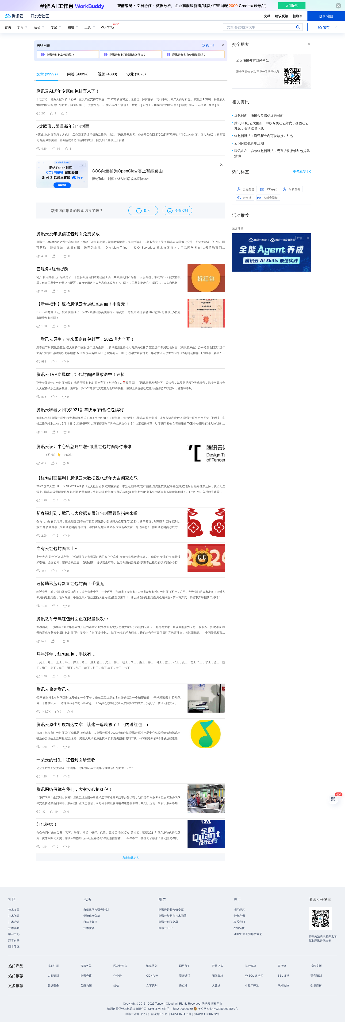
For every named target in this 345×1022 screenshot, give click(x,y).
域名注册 (53, 965)
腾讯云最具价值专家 (171, 909)
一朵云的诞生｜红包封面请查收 (66, 759)
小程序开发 (252, 985)
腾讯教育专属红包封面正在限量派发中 (72, 618)
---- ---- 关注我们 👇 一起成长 (54, 454)
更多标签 (299, 171)
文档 (267, 15)
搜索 (298, 27)
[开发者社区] (40, 16)
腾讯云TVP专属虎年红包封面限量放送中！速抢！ (82, 374)
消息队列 (151, 965)
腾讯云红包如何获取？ (60, 54)
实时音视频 (271, 197)
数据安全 (53, 985)
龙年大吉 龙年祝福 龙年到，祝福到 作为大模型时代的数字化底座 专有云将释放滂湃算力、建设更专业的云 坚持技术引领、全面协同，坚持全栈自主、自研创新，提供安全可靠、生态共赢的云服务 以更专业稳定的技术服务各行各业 (108, 562)
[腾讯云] (14, 16)
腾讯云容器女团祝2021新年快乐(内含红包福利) (80, 409)
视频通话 (184, 975)
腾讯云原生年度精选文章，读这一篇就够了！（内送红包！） (93, 724)
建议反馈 (281, 15)
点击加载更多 (130, 857)
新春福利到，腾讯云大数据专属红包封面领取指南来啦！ (89, 513)
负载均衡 (86, 985)
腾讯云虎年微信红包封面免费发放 (68, 233)
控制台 (298, 15)
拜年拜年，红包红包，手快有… (66, 654)
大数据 (216, 985)
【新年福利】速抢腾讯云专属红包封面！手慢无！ (82, 303)
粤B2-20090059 (183, 1008)
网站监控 (283, 985)
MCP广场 (107, 27)
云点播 (247, 197)
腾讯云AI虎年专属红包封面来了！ (68, 91)
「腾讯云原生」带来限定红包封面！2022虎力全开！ (85, 339)
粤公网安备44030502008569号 (218, 1008)
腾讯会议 (86, 975)
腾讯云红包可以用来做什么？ (127, 54)
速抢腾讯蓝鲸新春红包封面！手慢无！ (72, 583)
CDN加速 (152, 975)
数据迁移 (316, 985)
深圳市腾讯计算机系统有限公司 (127, 1008)
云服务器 (248, 189)
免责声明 (239, 915)
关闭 (307, 238)
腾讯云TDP (165, 928)
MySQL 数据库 (254, 975)
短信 (116, 985)
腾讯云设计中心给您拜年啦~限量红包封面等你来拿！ (86, 446)
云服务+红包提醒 (52, 268)
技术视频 (13, 928)
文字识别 (151, 985)
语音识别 (316, 975)
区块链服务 (120, 965)
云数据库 (217, 965)
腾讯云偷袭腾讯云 (53, 689)
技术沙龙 (13, 922)
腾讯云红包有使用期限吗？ (189, 54)
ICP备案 (271, 189)
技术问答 (13, 915)
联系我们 (239, 922)
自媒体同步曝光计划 (96, 909)
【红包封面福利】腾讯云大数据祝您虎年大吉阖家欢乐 (87, 478)
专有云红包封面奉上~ (56, 548)
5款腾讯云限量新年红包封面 (62, 126)
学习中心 (13, 934)
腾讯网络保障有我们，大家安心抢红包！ (74, 789)
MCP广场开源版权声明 (248, 934)
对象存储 (294, 189)
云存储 (282, 965)
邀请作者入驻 (91, 915)
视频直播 (316, 965)
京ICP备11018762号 (206, 1014)
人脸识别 (53, 975)
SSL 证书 (283, 975)
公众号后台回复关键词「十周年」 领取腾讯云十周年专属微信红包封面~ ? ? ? (84, 768)
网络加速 (184, 965)
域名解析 (250, 965)
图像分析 (217, 975)
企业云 (117, 975)
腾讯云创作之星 (168, 922)
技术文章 (13, 909)
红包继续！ (47, 824)
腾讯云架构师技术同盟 (172, 915)
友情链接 (239, 928)
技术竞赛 (89, 928)
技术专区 (13, 946)
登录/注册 (326, 16)
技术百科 (13, 940)
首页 (8, 27)
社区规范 (239, 909)
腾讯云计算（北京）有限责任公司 (146, 1014)
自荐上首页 (90, 922)
